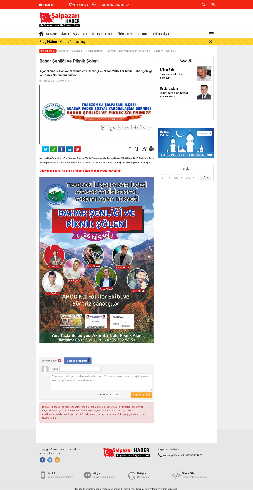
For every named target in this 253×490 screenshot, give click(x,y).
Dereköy (171, 50)
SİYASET (65, 34)
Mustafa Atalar (169, 88)
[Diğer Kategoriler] (211, 34)
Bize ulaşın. (143, 475)
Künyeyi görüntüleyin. (104, 475)
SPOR (85, 34)
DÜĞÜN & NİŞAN (160, 34)
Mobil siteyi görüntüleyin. (61, 475)
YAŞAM (75, 34)
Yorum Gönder (51, 360)
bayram (158, 50)
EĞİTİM (120, 34)
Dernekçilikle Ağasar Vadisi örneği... (114, 5)
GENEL (130, 34)
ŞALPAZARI (51, 34)
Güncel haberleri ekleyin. (194, 475)
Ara (206, 177)
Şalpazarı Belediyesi (70, 50)
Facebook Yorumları (77, 360)
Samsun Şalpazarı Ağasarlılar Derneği (128, 50)
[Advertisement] (149, 20)
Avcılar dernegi (94, 50)
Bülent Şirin (167, 69)
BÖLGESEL (96, 34)
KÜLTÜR (109, 34)
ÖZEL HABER (143, 34)
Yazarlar (186, 60)
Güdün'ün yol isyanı (75, 41)
